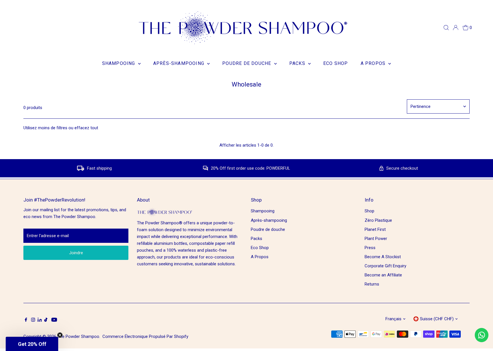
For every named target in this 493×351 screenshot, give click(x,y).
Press (370, 247)
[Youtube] (54, 320)
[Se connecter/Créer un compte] (455, 27)
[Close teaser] (60, 335)
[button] (32, 344)
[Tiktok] (46, 320)
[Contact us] (481, 335)
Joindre (76, 252)
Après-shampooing (179, 63)
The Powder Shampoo (78, 336)
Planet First (375, 229)
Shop (369, 211)
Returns (372, 284)
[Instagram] (33, 320)
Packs (298, 63)
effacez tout (86, 127)
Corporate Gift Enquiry (385, 265)
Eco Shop (335, 63)
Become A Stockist (383, 256)
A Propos (374, 63)
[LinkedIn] (40, 320)
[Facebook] (26, 320)
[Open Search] (446, 27)
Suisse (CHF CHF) (437, 318)
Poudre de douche (247, 63)
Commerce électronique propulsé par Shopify (145, 336)
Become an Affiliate (383, 275)
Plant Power (376, 238)
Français (393, 318)
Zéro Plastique (378, 220)
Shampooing (119, 63)
